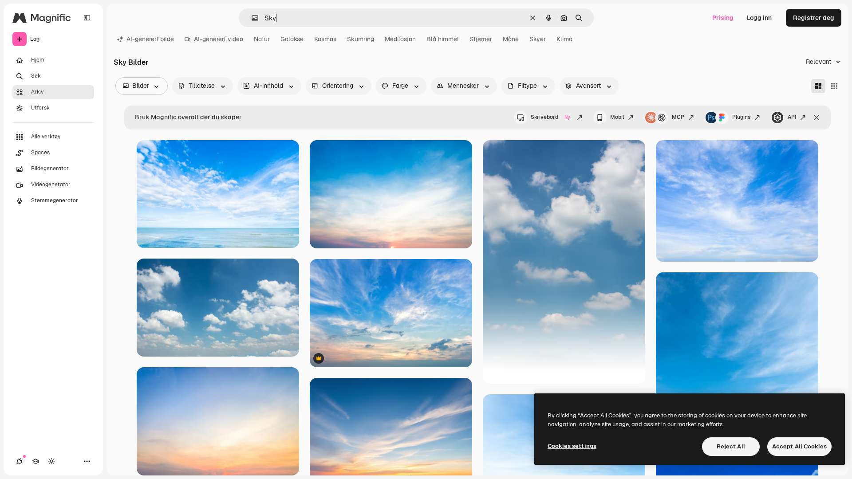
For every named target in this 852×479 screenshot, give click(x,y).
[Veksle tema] (51, 461)
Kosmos (325, 39)
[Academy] (35, 461)
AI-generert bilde (150, 39)
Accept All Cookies (799, 446)
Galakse (292, 39)
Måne (511, 39)
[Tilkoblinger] (19, 461)
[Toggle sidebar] (87, 18)
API (792, 117)
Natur (262, 39)
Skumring (360, 39)
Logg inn (759, 18)
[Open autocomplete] (251, 18)
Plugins (741, 117)
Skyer (537, 39)
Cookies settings (572, 446)
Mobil (617, 117)
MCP (678, 117)
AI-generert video (218, 39)
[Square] (834, 86)
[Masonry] (818, 86)
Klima (564, 39)
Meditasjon (400, 39)
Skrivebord (550, 117)
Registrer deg (813, 18)
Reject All (731, 446)
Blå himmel (442, 39)
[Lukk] (816, 117)
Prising (723, 18)
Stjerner (480, 39)
